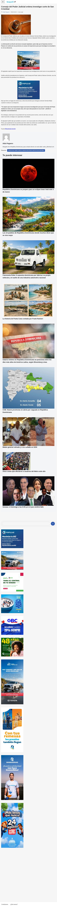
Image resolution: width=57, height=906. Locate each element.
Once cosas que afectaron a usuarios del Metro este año (24, 471)
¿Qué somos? (14, 904)
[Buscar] (53, 524)
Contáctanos (4, 904)
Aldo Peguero (6, 12)
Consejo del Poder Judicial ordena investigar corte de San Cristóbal (26, 150)
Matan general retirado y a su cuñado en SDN (20, 447)
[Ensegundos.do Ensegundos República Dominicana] (11, 2)
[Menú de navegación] (3, 2)
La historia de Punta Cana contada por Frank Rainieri (23, 319)
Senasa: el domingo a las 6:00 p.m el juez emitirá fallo (23, 507)
